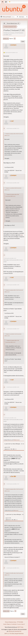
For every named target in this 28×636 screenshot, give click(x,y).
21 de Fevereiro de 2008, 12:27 (10, 258)
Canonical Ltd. (17, 631)
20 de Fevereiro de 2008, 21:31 (12, 128)
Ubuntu (10, 631)
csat (12, 121)
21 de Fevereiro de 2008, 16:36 (10, 417)
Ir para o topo (6, 611)
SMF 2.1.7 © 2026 (9, 633)
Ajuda (4, 624)
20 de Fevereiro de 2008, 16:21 (11, 52)
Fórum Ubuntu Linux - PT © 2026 (14, 622)
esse (21, 235)
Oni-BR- (13, 476)
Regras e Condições (11, 624)
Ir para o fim (5, 38)
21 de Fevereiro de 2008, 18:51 (12, 567)
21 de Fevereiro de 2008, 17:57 (12, 483)
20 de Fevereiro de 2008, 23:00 (12, 182)
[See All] (4, 23)
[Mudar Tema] (9, 1)
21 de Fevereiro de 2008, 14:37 (12, 328)
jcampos (13, 45)
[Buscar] (17, 17)
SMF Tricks (20, 627)
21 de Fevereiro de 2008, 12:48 (12, 284)
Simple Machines (19, 633)
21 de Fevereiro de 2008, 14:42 (12, 387)
